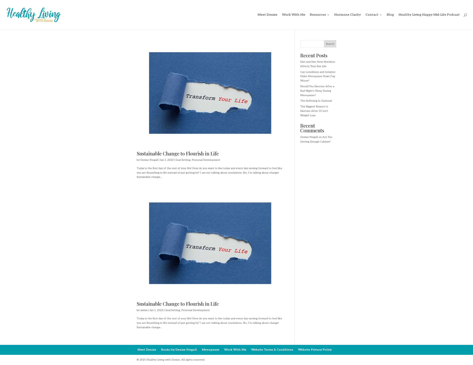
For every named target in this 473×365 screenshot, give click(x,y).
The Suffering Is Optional (316, 100)
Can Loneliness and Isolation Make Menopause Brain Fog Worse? (317, 76)
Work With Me (293, 15)
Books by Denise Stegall (179, 350)
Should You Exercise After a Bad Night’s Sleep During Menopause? (317, 91)
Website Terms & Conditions (272, 350)
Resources (318, 15)
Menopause (210, 350)
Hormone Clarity (347, 15)
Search (330, 43)
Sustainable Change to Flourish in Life (178, 153)
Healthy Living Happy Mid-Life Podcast (429, 15)
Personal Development (206, 160)
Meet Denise (267, 15)
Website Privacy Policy (315, 350)
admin (144, 310)
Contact (371, 15)
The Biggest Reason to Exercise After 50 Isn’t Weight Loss (314, 111)
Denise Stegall (149, 160)
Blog (390, 15)
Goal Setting (183, 160)
